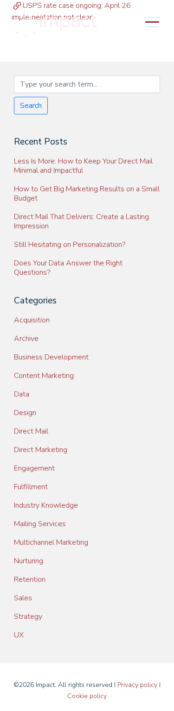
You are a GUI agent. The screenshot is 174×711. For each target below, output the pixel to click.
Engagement (34, 468)
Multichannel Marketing (51, 542)
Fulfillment (31, 487)
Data (21, 394)
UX (19, 635)
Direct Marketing (40, 450)
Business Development (51, 357)
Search (31, 106)
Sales (23, 598)
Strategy (28, 616)
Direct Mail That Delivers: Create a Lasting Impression (81, 221)
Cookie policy (87, 696)
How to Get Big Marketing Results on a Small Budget (87, 193)
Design (25, 413)
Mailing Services (40, 524)
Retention (29, 579)
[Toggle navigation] (152, 21)
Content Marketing (44, 376)
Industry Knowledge (46, 505)
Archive (26, 338)
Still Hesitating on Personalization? (69, 244)
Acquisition (32, 320)
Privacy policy (137, 684)
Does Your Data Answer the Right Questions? (68, 267)
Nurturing (28, 561)
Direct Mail (31, 431)
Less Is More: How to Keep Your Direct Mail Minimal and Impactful (83, 166)
